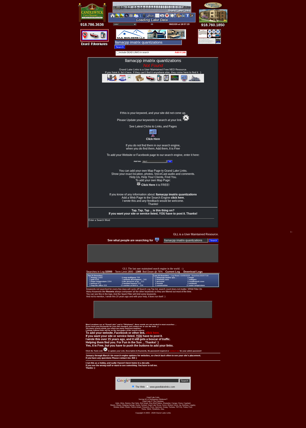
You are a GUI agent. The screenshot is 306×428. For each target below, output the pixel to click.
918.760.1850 (213, 25)
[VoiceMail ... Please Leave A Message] (144, 17)
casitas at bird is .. (131, 285)
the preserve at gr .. (131, 281)
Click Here (153, 138)
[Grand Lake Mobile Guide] (183, 17)
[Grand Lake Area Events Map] (122, 17)
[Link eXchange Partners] (162, 17)
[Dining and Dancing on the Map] (173, 17)
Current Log (172, 271)
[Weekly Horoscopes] (192, 17)
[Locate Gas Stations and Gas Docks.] (103, 38)
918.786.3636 (92, 24)
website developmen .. (133, 279)
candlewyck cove (196, 281)
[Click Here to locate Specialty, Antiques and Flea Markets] (139, 80)
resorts (160, 283)
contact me (174, 351)
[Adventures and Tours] (166, 80)
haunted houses (130, 283)
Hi (152, 24)
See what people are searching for (130, 240)
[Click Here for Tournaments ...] (111, 80)
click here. (178, 197)
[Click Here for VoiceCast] (174, 80)
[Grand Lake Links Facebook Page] (187, 17)
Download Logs (193, 271)
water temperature (99, 281)
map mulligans (129, 277)
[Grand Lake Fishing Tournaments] (117, 17)
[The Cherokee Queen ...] (194, 80)
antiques (193, 279)
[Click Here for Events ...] (122, 80)
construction (162, 285)
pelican (94, 283)
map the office (97, 285)
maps (191, 277)
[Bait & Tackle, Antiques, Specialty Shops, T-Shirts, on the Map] (179, 17)
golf (92, 279)
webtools (193, 283)
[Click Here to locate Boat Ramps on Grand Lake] (94, 38)
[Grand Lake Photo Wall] (127, 17)
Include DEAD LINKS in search (134, 52)
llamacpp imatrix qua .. (167, 277)
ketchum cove (163, 279)
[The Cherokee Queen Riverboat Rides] (150, 17)
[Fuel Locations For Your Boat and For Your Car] (167, 17)
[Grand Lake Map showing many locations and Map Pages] (131, 17)
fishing (94, 277)
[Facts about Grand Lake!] (140, 17)
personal (160, 281)
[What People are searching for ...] (183, 80)
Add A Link (180, 52)
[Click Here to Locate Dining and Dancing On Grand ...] (85, 38)
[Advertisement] (153, 100)
